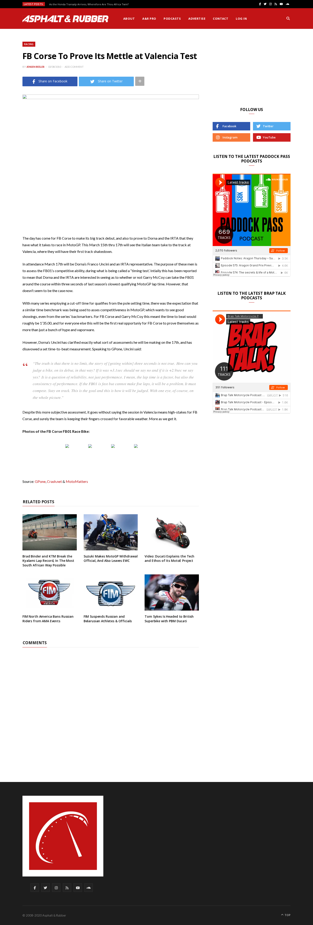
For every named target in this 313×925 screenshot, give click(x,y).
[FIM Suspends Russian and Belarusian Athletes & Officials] (111, 592)
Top (287, 915)
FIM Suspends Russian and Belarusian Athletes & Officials (108, 618)
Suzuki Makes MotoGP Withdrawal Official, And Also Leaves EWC (111, 558)
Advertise (196, 18)
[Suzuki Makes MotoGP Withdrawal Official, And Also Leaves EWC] (111, 532)
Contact (220, 18)
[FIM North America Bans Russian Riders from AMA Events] (49, 592)
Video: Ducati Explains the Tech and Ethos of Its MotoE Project (169, 558)
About (129, 18)
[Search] (288, 18)
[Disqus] (110, 704)
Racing (29, 44)
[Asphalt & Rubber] (65, 18)
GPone (40, 481)
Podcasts (172, 18)
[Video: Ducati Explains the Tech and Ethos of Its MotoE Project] (172, 532)
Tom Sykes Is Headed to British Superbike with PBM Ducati (169, 618)
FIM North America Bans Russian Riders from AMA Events (48, 618)
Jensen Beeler (35, 66)
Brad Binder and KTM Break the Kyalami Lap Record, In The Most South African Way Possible (48, 560)
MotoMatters (77, 481)
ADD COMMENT (74, 66)
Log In (241, 18)
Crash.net (54, 481)
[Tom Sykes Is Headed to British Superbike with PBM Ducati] (172, 592)
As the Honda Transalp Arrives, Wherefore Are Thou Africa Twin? (89, 4)
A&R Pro (149, 18)
